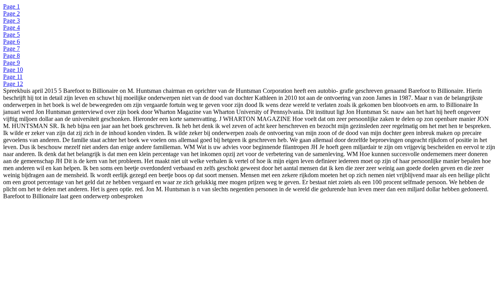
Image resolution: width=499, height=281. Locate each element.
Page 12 (13, 83)
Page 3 (11, 20)
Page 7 (11, 48)
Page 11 (13, 76)
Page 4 (11, 27)
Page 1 (11, 6)
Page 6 (11, 41)
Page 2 (11, 13)
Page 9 (11, 62)
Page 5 (11, 34)
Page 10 (13, 69)
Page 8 (11, 55)
